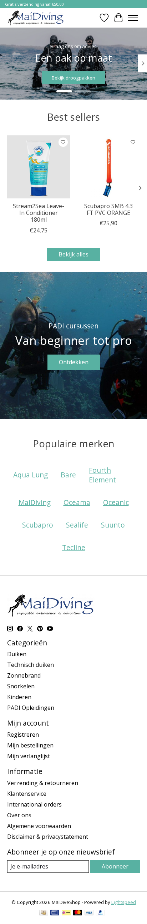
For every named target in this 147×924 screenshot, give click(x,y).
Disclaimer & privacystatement (47, 837)
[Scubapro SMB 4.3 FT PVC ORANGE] (108, 166)
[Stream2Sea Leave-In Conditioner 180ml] (38, 166)
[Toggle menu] (133, 18)
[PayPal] (100, 913)
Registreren (23, 734)
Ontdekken (73, 362)
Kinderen (19, 697)
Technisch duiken (30, 665)
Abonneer (115, 866)
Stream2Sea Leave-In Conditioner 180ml (38, 212)
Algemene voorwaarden (39, 826)
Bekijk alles (73, 254)
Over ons (19, 815)
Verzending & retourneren (42, 783)
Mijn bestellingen (30, 745)
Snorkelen (21, 686)
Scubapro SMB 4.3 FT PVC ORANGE (108, 209)
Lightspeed (123, 902)
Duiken (16, 654)
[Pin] (54, 913)
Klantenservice (26, 794)
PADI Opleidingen (30, 708)
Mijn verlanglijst (28, 756)
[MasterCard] (77, 913)
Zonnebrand (24, 675)
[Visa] (89, 913)
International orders (34, 804)
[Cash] (43, 913)
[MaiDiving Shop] (35, 17)
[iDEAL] (66, 913)
